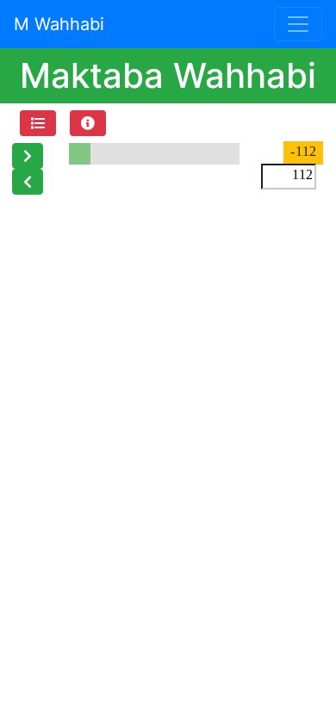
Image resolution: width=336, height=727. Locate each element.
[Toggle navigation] (298, 24)
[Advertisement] (168, 371)
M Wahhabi (59, 24)
